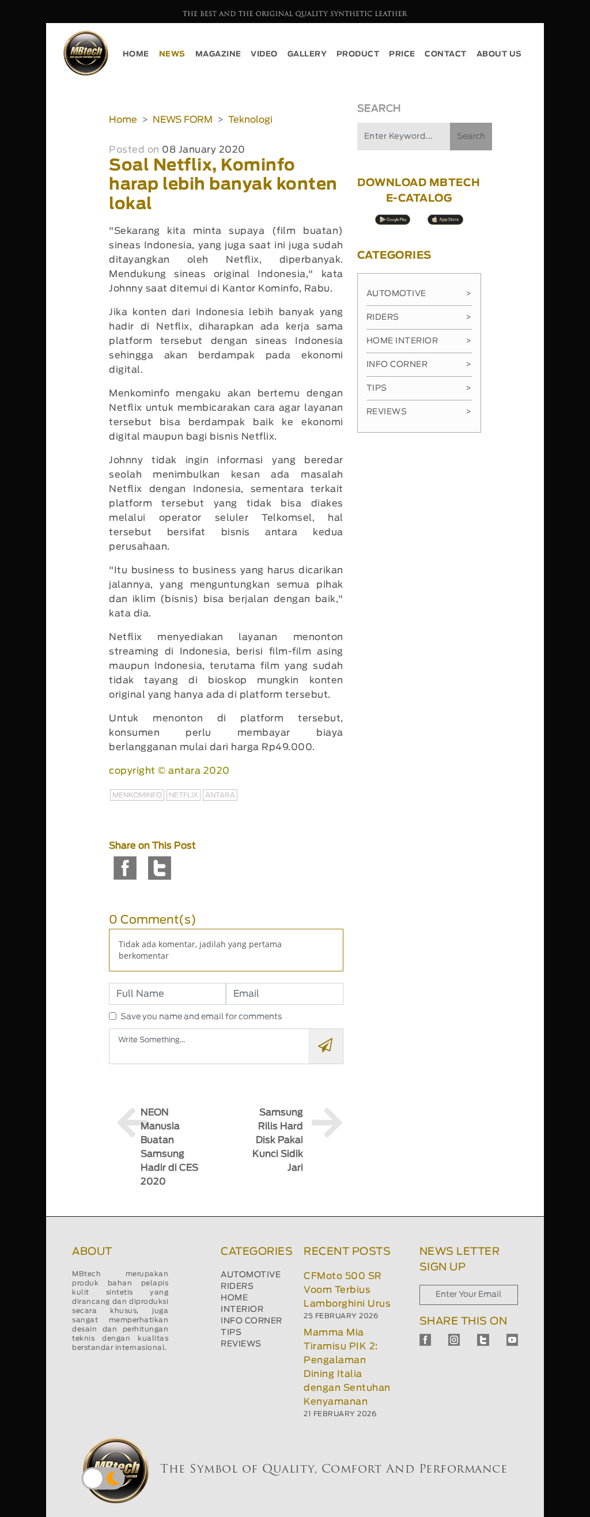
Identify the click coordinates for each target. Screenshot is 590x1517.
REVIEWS (241, 1344)
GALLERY (307, 54)
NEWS (172, 54)
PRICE (402, 54)
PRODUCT (358, 54)
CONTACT (446, 54)
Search (471, 137)
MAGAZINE (218, 54)
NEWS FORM (183, 119)
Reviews (419, 412)
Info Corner (419, 365)
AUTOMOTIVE (251, 1275)
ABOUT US (499, 54)
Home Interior (419, 341)
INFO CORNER (251, 1321)
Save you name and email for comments (201, 1017)
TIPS (231, 1333)
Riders (419, 317)
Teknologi (250, 119)
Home (123, 119)
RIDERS (237, 1287)
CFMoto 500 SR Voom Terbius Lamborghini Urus (347, 1290)
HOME (136, 54)
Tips (419, 388)
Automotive (419, 294)
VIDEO (264, 54)
